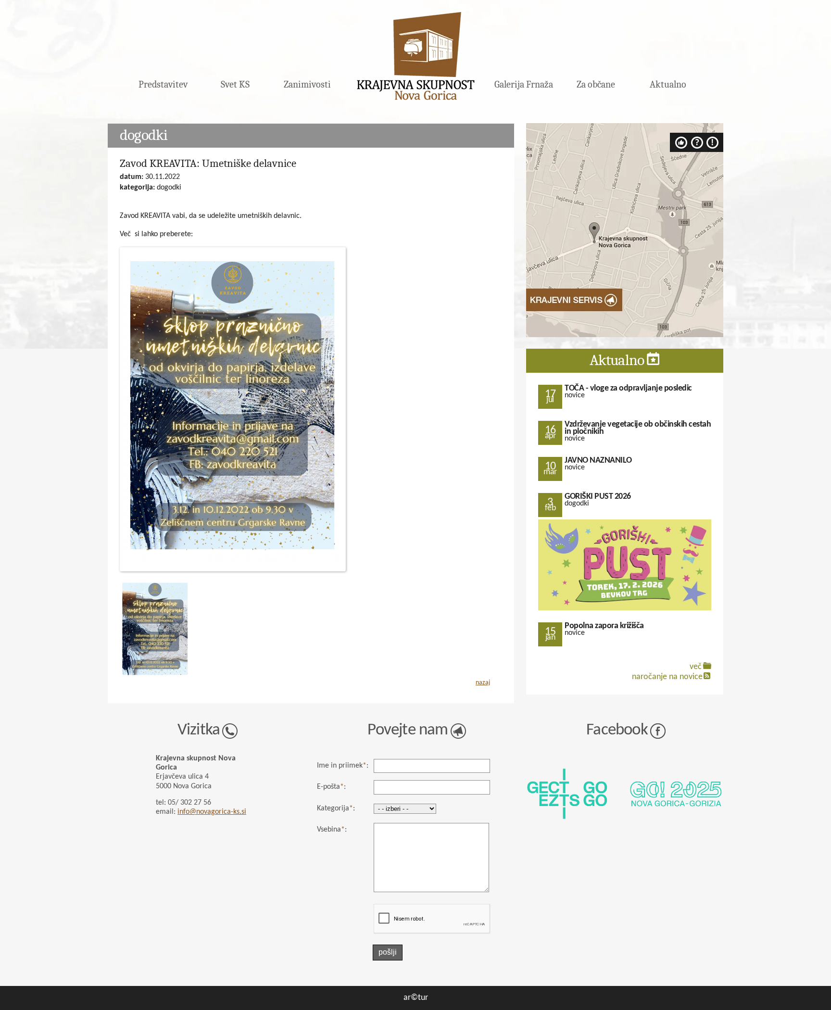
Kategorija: (336, 808)
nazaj (483, 683)
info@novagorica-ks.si (211, 812)
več (696, 666)
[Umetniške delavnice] (155, 677)
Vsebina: (332, 829)
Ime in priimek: (342, 766)
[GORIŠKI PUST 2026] (624, 609)
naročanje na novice (667, 677)
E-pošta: (331, 787)
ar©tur (415, 997)
